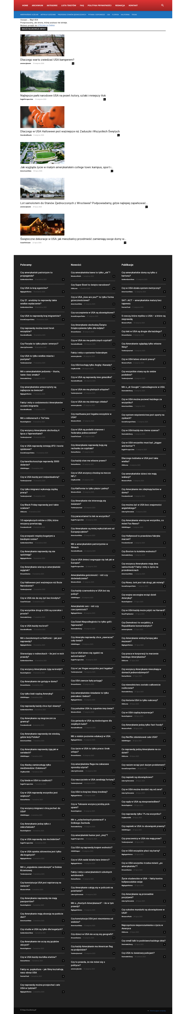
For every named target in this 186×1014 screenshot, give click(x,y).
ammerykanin (25, 63)
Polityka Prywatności (100, 5)
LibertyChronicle (26, 347)
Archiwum (37, 5)
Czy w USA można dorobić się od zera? (142, 789)
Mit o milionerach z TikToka (34, 418)
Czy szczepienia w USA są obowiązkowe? (93, 312)
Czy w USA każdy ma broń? (34, 625)
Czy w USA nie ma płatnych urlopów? (90, 389)
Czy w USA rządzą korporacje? (138, 712)
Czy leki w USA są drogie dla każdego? (142, 331)
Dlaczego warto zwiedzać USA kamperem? (47, 59)
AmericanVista (25, 171)
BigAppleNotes (25, 292)
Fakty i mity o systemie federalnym (89, 352)
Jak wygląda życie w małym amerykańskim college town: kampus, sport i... (66, 167)
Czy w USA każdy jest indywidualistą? (39, 477)
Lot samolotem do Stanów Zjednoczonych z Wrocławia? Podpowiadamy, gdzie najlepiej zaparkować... (84, 203)
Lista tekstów (68, 5)
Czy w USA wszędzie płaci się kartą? (141, 850)
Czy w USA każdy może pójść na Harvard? (143, 610)
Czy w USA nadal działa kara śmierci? (90, 859)
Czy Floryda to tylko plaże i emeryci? (39, 343)
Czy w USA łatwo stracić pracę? (138, 359)
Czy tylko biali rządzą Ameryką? (36, 693)
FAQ (82, 5)
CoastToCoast (25, 243)
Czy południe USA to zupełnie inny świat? (92, 708)
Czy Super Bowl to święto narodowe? (90, 284)
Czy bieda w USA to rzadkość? (36, 780)
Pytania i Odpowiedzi (96, 14)
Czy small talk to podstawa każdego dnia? (144, 940)
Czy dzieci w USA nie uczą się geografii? (92, 934)
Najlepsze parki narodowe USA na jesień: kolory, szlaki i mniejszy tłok (63, 95)
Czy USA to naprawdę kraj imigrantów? (40, 315)
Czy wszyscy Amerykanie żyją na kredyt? (41, 669)
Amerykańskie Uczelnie (29, 14)
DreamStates (25, 574)
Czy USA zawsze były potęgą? (87, 680)
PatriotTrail (24, 976)
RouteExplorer (25, 422)
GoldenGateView (26, 279)
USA (108, 14)
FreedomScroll (25, 527)
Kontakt (133, 5)
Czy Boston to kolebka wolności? (139, 551)
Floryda (115, 14)
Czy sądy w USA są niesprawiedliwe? (141, 801)
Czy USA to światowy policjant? (138, 953)
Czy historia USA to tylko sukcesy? (140, 700)
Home (25, 5)
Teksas (134, 14)
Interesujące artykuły (158, 1011)
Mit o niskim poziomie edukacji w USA (90, 736)
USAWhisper (24, 468)
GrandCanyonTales (27, 319)
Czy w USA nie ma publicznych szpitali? (91, 340)
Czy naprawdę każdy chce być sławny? (40, 706)
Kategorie (52, 5)
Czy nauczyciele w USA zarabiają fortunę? (93, 779)
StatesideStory (25, 378)
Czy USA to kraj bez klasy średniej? (89, 791)
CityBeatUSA (25, 772)
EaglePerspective (26, 99)
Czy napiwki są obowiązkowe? (137, 777)
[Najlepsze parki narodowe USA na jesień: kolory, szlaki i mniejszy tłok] (63, 81)
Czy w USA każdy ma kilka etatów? (38, 957)
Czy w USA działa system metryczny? (141, 288)
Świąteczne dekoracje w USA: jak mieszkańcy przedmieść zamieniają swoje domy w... (73, 239)
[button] (162, 5)
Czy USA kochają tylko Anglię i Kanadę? (91, 365)
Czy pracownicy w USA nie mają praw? (141, 838)
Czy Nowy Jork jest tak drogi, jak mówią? (143, 582)
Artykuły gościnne (48, 14)
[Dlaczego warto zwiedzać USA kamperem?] (47, 45)
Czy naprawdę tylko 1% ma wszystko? (141, 814)
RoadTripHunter (128, 614)
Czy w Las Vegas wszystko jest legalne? (92, 668)
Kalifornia (125, 14)
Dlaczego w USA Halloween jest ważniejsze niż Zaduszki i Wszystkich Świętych (70, 131)
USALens (23, 512)
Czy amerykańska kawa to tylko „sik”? (90, 272)
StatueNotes (25, 799)
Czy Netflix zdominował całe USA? (140, 737)
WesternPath (25, 889)
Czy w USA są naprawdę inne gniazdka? (91, 377)
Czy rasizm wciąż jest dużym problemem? (143, 764)
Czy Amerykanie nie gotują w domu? (39, 681)
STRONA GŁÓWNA (46, 25)
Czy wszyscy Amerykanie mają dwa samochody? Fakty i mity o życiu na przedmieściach (140, 567)
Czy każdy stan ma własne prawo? (89, 460)
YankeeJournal (25, 363)
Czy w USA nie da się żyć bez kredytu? (40, 598)
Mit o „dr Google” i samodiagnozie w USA (143, 387)
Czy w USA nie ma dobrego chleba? (89, 401)
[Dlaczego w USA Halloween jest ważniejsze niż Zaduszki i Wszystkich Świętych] (70, 117)
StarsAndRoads (26, 135)
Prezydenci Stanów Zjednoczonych (72, 14)
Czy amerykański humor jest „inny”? (89, 835)
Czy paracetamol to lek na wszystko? (90, 516)
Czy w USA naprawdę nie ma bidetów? (40, 839)
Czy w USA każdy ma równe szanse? (140, 430)
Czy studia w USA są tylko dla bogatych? (41, 929)
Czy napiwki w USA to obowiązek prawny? (143, 826)
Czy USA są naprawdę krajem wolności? (91, 847)
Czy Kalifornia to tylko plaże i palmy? (90, 488)
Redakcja (120, 5)
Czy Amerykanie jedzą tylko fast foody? (142, 724)
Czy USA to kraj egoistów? (34, 288)
